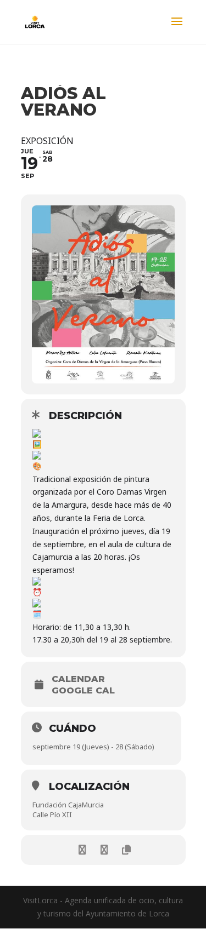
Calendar (78, 679)
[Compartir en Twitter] (104, 849)
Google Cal (83, 691)
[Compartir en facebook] (82, 849)
